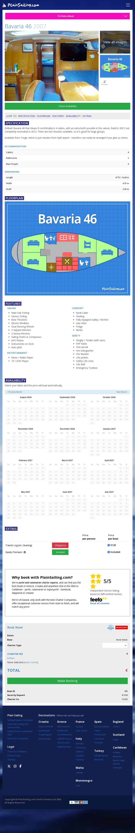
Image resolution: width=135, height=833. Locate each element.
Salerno (79, 751)
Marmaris (98, 759)
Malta (80, 767)
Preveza (67, 738)
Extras (87, 116)
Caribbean (120, 747)
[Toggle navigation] (128, 5)
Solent (116, 726)
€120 (113, 545)
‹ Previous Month (14, 392)
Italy (79, 738)
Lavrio (67, 726)
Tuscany (80, 759)
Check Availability (67, 106)
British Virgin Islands (119, 762)
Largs (115, 739)
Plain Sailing (14, 715)
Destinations (47, 715)
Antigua (116, 752)
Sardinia (80, 755)
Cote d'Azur (81, 730)
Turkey (99, 750)
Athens (60, 726)
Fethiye (97, 755)
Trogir (41, 734)
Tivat (78, 785)
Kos (59, 730)
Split (47, 730)
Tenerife (98, 742)
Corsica (79, 726)
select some (30, 662)
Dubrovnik (44, 726)
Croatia (44, 721)
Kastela (42, 730)
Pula (51, 726)
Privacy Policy (14, 755)
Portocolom (100, 734)
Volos (68, 746)
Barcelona (99, 726)
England (118, 721)
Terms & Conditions (17, 751)
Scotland (118, 734)
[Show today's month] (64, 392)
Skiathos (61, 746)
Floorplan (43, 116)
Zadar (48, 738)
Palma (97, 730)
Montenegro (84, 780)
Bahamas (117, 756)
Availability (73, 116)
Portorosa (80, 747)
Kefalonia (67, 734)
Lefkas (60, 738)
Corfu (60, 734)
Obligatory (60, 545)
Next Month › (122, 392)
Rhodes (64, 730)
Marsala (79, 743)
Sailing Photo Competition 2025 (20, 733)
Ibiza (106, 726)
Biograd (48, 734)
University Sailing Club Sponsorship (18, 726)
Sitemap (11, 759)
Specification (26, 116)
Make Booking (67, 681)
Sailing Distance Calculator (20, 720)
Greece (62, 721)
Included (60, 552)
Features (58, 116)
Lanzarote (99, 738)
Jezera (42, 738)
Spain (98, 721)
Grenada (117, 767)
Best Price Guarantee (17, 738)
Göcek (104, 755)
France (80, 721)
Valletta (79, 772)
